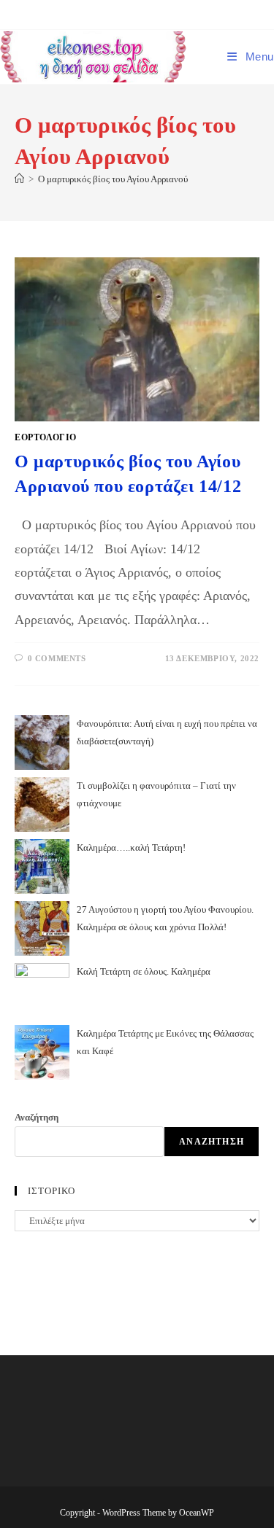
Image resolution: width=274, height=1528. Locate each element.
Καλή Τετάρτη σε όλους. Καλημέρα (143, 971)
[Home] (19, 179)
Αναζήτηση (36, 1117)
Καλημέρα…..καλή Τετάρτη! (131, 847)
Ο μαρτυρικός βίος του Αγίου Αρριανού (113, 179)
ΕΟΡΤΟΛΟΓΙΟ (46, 437)
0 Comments (57, 658)
